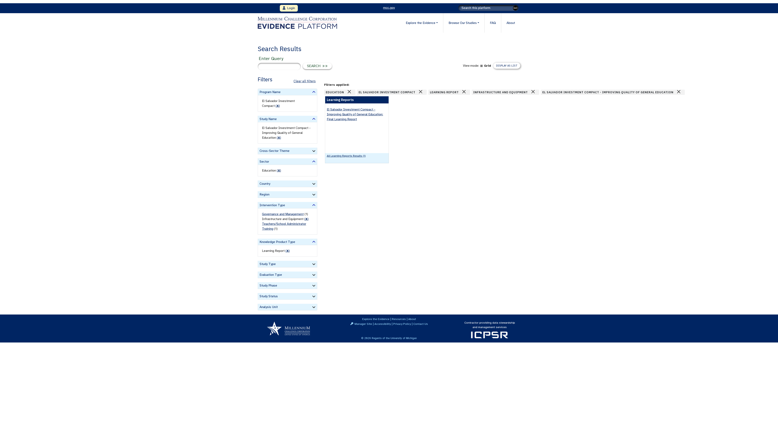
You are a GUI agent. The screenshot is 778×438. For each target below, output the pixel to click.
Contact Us (420, 324)
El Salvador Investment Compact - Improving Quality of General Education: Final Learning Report (355, 114)
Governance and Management (283, 214)
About (511, 23)
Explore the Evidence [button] (420, 23)
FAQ (493, 23)
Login (290, 8)
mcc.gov (389, 8)
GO (515, 8)
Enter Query (271, 58)
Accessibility (382, 324)
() (278, 106)
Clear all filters (305, 81)
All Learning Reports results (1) (346, 156)
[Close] (349, 91)
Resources (399, 319)
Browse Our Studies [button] (463, 23)
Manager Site (363, 324)
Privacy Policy (402, 324)
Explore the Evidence (375, 319)
